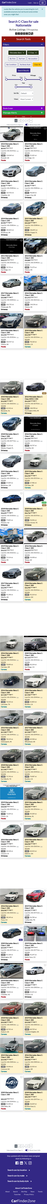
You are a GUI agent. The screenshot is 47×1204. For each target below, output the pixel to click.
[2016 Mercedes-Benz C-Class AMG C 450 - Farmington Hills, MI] (35, 387)
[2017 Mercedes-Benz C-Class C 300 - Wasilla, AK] (11, 573)
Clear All (37, 64)
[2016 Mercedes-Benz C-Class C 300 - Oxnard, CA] (11, 830)
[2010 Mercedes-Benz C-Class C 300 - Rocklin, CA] (35, 320)
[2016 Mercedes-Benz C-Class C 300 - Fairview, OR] (11, 643)
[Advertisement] (23, 364)
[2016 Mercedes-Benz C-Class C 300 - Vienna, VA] (35, 283)
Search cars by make (17, 1175)
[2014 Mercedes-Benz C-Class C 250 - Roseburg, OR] (11, 209)
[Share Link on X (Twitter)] (21, 33)
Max (21, 77)
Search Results (23, 70)
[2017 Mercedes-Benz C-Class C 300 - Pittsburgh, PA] (11, 283)
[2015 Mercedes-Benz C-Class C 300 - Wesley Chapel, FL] (35, 209)
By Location (32, 59)
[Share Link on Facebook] (16, 33)
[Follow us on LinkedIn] (21, 1163)
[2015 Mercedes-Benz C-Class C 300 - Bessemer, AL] (35, 792)
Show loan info (34, 125)
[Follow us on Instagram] (30, 1163)
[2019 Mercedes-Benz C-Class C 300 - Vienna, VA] (11, 536)
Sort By (16, 93)
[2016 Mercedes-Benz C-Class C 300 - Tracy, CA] (11, 896)
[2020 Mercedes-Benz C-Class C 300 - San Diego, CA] (35, 643)
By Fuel (22, 59)
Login (30, 3)
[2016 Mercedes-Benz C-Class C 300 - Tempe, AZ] (35, 536)
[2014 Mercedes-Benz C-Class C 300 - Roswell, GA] (11, 134)
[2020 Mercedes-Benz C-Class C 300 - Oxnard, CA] (35, 970)
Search (15, 1191)
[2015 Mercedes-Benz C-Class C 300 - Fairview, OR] (35, 461)
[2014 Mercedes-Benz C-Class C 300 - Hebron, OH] (35, 573)
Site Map (24, 1191)
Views (16, 99)
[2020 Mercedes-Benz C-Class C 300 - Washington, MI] (11, 933)
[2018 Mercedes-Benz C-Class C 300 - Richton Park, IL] (35, 1082)
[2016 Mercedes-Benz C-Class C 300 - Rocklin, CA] (35, 680)
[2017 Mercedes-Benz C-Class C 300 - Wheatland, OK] (35, 718)
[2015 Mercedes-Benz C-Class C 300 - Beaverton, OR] (11, 461)
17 (27, 120)
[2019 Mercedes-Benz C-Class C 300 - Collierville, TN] (35, 896)
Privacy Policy (29, 1194)
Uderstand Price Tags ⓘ (15, 125)
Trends (40, 1191)
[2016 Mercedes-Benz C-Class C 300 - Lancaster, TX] (11, 680)
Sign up (35, 3)
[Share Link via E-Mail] (29, 33)
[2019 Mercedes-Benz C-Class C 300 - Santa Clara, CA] (35, 933)
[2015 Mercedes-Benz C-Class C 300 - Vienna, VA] (11, 320)
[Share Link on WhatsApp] (27, 33)
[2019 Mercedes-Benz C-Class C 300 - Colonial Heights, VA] (35, 1008)
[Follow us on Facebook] (17, 1163)
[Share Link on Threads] (24, 33)
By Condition (11, 64)
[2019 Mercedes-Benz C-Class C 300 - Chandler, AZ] (11, 970)
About (7, 1191)
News (32, 1191)
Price (14, 75)
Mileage (33, 75)
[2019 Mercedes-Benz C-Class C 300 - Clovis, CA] (11, 792)
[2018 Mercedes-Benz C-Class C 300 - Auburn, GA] (11, 1008)
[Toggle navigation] (42, 3)
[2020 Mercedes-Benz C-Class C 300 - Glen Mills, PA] (11, 1082)
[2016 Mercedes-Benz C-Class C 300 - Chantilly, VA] (35, 424)
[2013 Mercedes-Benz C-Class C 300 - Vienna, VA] (35, 246)
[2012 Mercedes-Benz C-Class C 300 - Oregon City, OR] (35, 171)
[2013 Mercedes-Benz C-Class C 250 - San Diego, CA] (35, 134)
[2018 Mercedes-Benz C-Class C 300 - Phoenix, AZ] (11, 499)
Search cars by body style (20, 1181)
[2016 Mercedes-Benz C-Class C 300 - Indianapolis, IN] (11, 718)
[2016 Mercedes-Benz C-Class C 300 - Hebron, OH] (35, 830)
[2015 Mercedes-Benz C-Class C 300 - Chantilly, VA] (11, 171)
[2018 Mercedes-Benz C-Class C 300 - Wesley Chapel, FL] (11, 424)
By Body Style (25, 64)
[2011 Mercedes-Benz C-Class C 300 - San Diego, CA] (11, 246)
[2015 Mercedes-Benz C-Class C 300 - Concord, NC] (11, 1045)
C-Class (32, 53)
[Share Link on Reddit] (19, 33)
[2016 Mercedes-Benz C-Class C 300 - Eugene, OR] (35, 1045)
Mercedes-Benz (17, 53)
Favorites (17, 1194)
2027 (30, 85)
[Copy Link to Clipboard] (32, 33)
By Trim (12, 59)
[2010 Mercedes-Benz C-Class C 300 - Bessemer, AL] (11, 387)
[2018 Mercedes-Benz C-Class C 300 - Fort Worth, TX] (11, 755)
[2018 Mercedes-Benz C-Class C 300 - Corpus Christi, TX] (35, 499)
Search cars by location (19, 1170)
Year (23, 83)
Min (16, 85)
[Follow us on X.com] (25, 1163)
